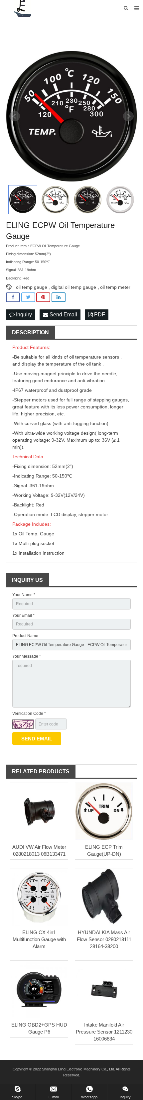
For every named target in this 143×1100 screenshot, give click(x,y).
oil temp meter (115, 287)
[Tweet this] (28, 297)
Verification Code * (29, 713)
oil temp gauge (31, 287)
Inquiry (23, 314)
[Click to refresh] (23, 724)
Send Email (62, 314)
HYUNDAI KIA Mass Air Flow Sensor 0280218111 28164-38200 (104, 939)
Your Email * (23, 615)
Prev (14, 116)
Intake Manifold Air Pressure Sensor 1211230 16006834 (104, 1032)
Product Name (25, 635)
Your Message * (26, 656)
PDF (99, 314)
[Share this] (13, 297)
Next (128, 116)
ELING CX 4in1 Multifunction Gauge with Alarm (39, 939)
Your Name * (23, 595)
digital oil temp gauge (73, 287)
